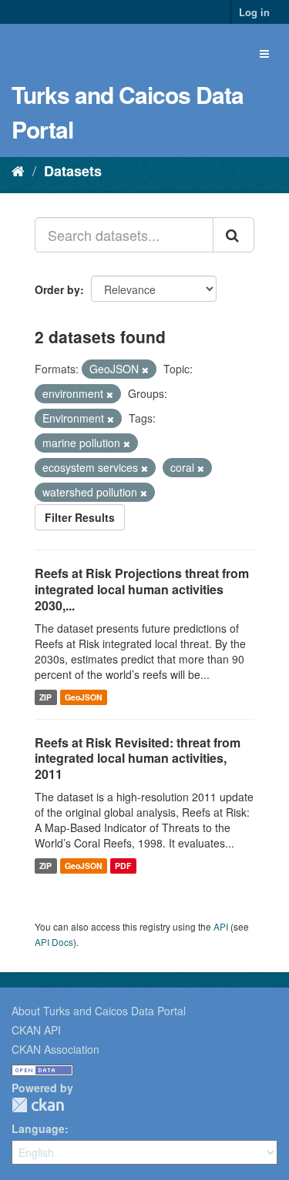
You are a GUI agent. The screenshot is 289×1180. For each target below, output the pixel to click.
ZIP (45, 697)
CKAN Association (55, 1049)
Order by (57, 289)
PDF (123, 865)
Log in (254, 12)
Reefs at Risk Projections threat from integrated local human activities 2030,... (142, 589)
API (220, 926)
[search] (233, 234)
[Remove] (145, 369)
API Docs (54, 941)
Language (38, 1128)
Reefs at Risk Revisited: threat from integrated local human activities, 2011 (137, 759)
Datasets (73, 171)
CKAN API (36, 1030)
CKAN (38, 1105)
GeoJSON (83, 697)
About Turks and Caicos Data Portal (99, 1010)
